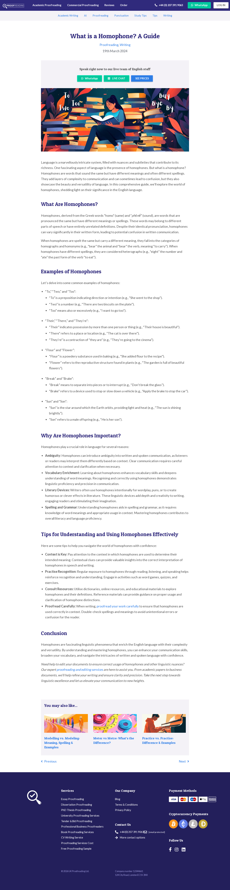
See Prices (142, 78)
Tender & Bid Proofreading (76, 821)
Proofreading (100, 15)
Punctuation (121, 15)
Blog (117, 799)
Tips (154, 15)
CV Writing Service (72, 837)
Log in (221, 5)
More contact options (132, 837)
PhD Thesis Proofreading (76, 810)
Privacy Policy (123, 810)
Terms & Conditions (126, 804)
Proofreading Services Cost (77, 843)
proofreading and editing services (80, 669)
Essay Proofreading (72, 799)
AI (85, 15)
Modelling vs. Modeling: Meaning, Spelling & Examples (62, 742)
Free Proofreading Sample (76, 848)
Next (182, 761)
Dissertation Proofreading (76, 804)
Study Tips (140, 15)
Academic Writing (68, 15)
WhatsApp (201, 5)
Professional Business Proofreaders (82, 826)
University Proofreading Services (80, 815)
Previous (50, 761)
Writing (167, 15)
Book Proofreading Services (77, 832)
